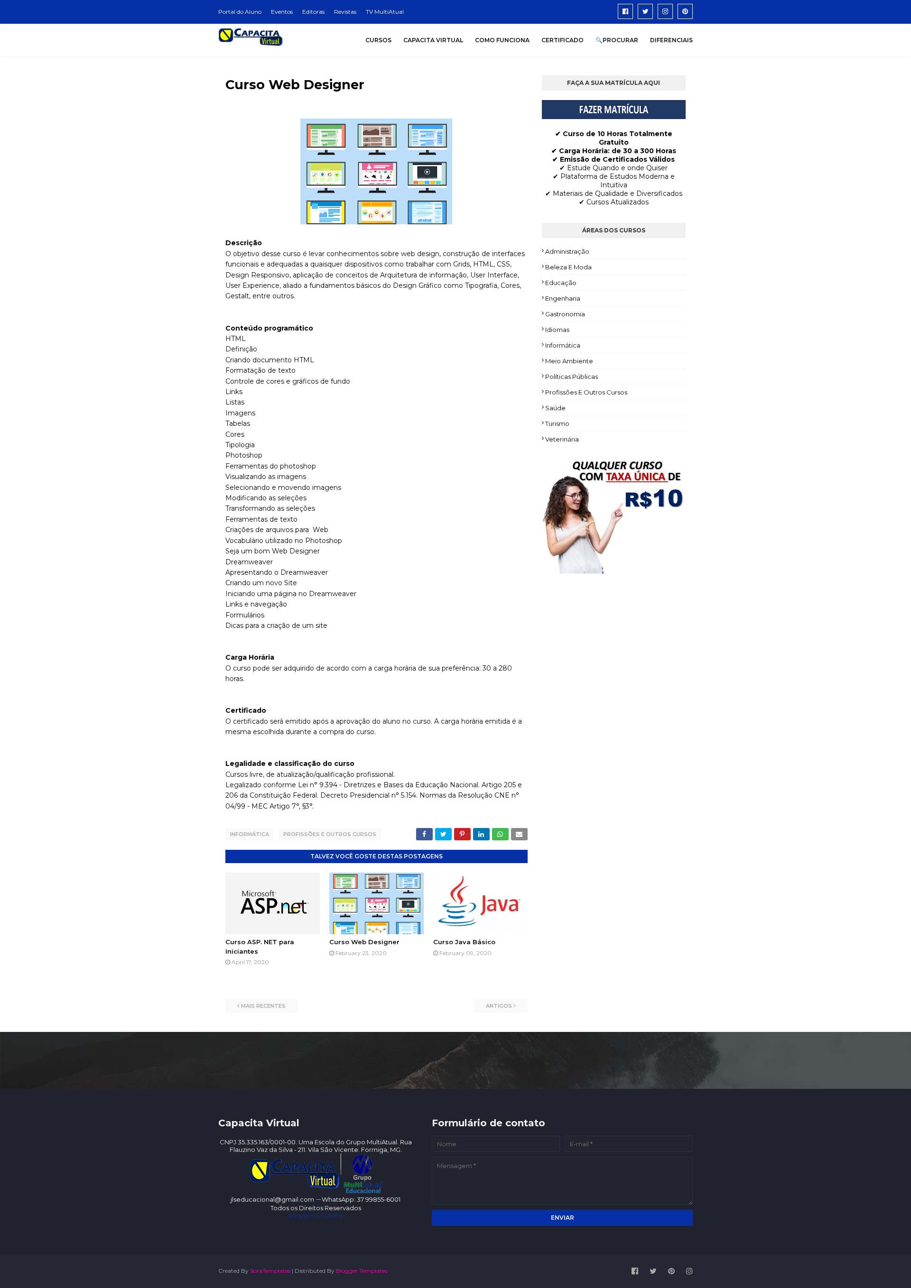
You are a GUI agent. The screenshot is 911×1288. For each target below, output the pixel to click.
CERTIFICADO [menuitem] (562, 40)
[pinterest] (685, 11)
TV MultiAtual (385, 11)
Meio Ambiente (569, 361)
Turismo (557, 423)
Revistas (345, 11)
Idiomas (557, 329)
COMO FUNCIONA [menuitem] (502, 40)
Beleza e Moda (568, 267)
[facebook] (625, 11)
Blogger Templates (361, 1270)
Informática (249, 834)
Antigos (499, 1006)
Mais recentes (263, 1006)
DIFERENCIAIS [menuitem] (671, 40)
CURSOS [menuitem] (378, 40)
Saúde (555, 408)
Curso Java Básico (464, 942)
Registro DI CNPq (316, 1215)
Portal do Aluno (239, 11)
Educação (560, 282)
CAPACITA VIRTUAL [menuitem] (433, 40)
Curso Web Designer (364, 942)
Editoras (313, 11)
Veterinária (562, 439)
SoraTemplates (270, 1270)
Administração (567, 251)
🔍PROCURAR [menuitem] (616, 40)
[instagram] (665, 11)
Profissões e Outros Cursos (329, 834)
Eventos (282, 11)
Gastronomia (565, 314)
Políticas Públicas (571, 376)
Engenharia (562, 298)
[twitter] (645, 11)
